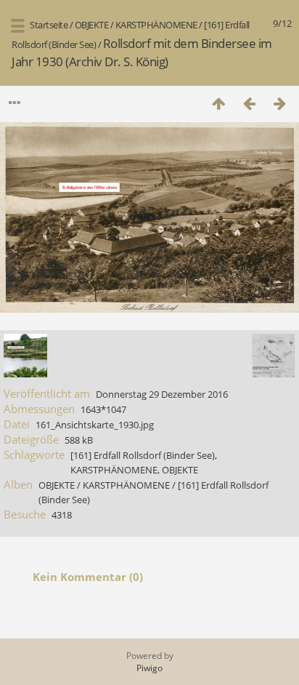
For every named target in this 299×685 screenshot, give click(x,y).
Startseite (48, 24)
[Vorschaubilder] (218, 103)
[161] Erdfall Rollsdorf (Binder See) (142, 455)
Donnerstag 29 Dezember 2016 (162, 394)
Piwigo (149, 668)
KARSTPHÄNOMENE (156, 24)
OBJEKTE (92, 24)
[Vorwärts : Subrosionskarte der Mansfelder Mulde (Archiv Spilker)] (279, 103)
